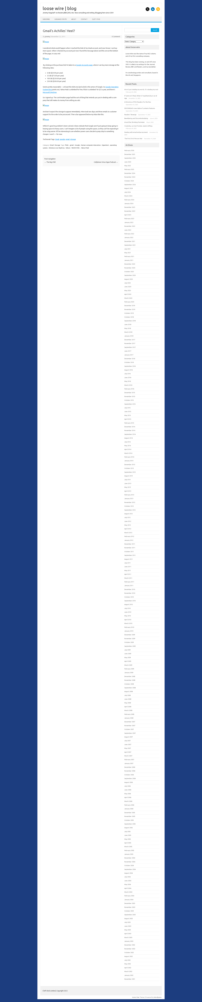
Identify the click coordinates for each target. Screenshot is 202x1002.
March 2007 (128, 756)
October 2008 (129, 684)
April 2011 (127, 574)
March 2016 (128, 385)
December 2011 (129, 544)
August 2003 (128, 918)
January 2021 (128, 260)
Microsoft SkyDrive (50, 92)
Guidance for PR (60, 19)
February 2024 (129, 200)
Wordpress (158, 997)
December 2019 (129, 305)
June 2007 (127, 744)
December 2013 (129, 464)
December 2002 (129, 945)
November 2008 (129, 680)
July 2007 (127, 740)
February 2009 (129, 669)
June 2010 (127, 612)
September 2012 (130, 510)
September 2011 (130, 555)
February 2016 (129, 389)
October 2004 (129, 865)
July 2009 (127, 650)
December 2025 (129, 154)
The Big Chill (50, 162)
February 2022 (129, 234)
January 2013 (128, 498)
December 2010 (129, 589)
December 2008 (129, 676)
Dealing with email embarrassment (136, 132)
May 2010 (127, 616)
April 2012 (127, 529)
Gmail (57, 139)
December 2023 (129, 207)
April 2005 (127, 843)
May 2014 (127, 445)
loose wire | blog (59, 8)
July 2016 (127, 373)
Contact (84, 19)
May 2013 (127, 487)
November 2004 (129, 862)
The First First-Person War (133, 138)
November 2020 (129, 268)
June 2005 (127, 835)
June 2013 (127, 483)
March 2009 (128, 665)
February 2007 (129, 759)
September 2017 (130, 347)
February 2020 (129, 302)
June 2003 (127, 926)
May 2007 (127, 748)
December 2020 (129, 264)
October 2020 (129, 271)
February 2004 (129, 896)
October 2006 (129, 775)
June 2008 (127, 699)
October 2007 (129, 729)
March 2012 (128, 532)
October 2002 (129, 952)
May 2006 (127, 793)
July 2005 (127, 831)
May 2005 (127, 839)
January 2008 (128, 718)
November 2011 (129, 547)
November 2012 (129, 502)
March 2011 (128, 578)
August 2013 (128, 476)
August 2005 (128, 827)
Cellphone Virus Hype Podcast (106, 162)
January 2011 (128, 585)
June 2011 (127, 566)
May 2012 (127, 525)
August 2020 (128, 279)
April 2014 (127, 449)
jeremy (47, 36)
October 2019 (129, 313)
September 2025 (130, 158)
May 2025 (127, 165)
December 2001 (129, 979)
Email (52, 145)
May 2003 (127, 930)
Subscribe (46, 19)
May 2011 (127, 570)
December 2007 (129, 722)
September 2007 (130, 733)
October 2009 (129, 642)
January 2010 (128, 631)
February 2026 (129, 150)
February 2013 (129, 495)
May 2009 (127, 657)
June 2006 (127, 790)
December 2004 (129, 858)
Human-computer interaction (91, 145)
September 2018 (130, 321)
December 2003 (129, 903)
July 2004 (127, 877)
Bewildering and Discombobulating (136, 118)
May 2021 (127, 252)
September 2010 (130, 601)
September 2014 (130, 434)
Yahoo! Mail (85, 148)
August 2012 (128, 513)
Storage (57, 145)
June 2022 (127, 230)
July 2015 (127, 408)
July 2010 (127, 608)
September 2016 (130, 366)
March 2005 (128, 846)
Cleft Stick (96, 19)
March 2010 (128, 623)
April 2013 (127, 491)
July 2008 (127, 695)
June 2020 (127, 286)
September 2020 (130, 275)
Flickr (67, 145)
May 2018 (127, 328)
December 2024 (129, 173)
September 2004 (130, 869)
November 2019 (129, 309)
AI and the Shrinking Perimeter (134, 122)
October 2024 (129, 181)
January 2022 (128, 237)
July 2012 (127, 517)
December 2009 (129, 634)
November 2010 (129, 593)
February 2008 (129, 714)
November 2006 (129, 771)
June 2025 (127, 162)
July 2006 (127, 786)
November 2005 (129, 816)
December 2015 (129, 392)
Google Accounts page (84, 65)
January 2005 (128, 854)
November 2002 (129, 949)
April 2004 (127, 888)
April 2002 (127, 967)
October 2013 (129, 468)
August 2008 (128, 691)
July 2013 (127, 479)
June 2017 (127, 351)
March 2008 (128, 710)
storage (73, 139)
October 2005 (129, 820)
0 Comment (116, 36)
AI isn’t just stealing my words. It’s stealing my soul (141, 89)
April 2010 (127, 619)
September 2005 (130, 824)
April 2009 (127, 661)
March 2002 (128, 971)
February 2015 (129, 423)
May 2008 (127, 703)
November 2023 (129, 211)
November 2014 (129, 430)
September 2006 (130, 778)
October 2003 (129, 911)
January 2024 (128, 203)
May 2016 (127, 381)
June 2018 (127, 324)
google (62, 139)
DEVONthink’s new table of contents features (139, 108)
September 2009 (130, 646)
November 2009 (129, 638)
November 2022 (129, 226)
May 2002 (127, 964)
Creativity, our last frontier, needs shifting (138, 126)
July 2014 (127, 442)
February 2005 (129, 850)
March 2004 (128, 892)
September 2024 (130, 184)
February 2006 (129, 805)
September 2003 (130, 914)
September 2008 (130, 688)
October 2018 (129, 317)
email (68, 139)
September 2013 (130, 472)
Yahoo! (68, 148)
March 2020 (128, 298)
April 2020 (127, 294)
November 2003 (129, 907)
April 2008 (127, 706)
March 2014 (128, 453)
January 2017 (128, 355)
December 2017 (129, 339)
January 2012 (128, 540)
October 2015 (129, 400)
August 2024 (128, 188)
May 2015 (127, 415)
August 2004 (128, 873)
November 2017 (129, 343)
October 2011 (129, 551)
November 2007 (129, 725)
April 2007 (127, 752)
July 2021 (127, 249)
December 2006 (129, 767)
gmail (72, 145)
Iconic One (135, 997)
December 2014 (129, 426)
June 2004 (127, 880)
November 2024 (129, 177)
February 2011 (129, 582)
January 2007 (128, 763)
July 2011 (127, 563)
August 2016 (128, 370)
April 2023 (127, 215)
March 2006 (128, 801)
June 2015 (127, 411)
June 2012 (127, 521)
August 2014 (128, 438)
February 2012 (129, 536)
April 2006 (127, 797)
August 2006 (128, 782)
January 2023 (128, 222)
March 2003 (128, 937)
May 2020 (127, 290)
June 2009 (127, 653)
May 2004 (127, 884)
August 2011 (128, 559)
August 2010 (128, 604)
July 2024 (127, 192)
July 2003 (127, 922)
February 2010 (129, 627)
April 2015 (127, 419)
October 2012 (129, 506)
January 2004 (128, 899)
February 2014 (129, 457)
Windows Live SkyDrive (57, 148)
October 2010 (129, 597)
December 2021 (129, 241)
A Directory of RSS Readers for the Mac (137, 102)
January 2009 (128, 672)
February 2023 (129, 218)
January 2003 (128, 941)
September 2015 (130, 404)
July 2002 (127, 960)
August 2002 (128, 956)
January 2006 (128, 809)
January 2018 (128, 336)
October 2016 (129, 362)
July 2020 (127, 283)
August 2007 (128, 737)
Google (77, 145)
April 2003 (127, 933)
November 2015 (129, 396)
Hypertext (105, 145)
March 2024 (128, 196)
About (73, 19)
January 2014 (128, 460)
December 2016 (129, 358)
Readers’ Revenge (130, 114)
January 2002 (128, 975)
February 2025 (129, 169)
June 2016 (127, 377)
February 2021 (129, 256)
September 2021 (130, 245)
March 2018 (128, 332)
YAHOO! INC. (75, 148)
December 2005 (129, 812)
